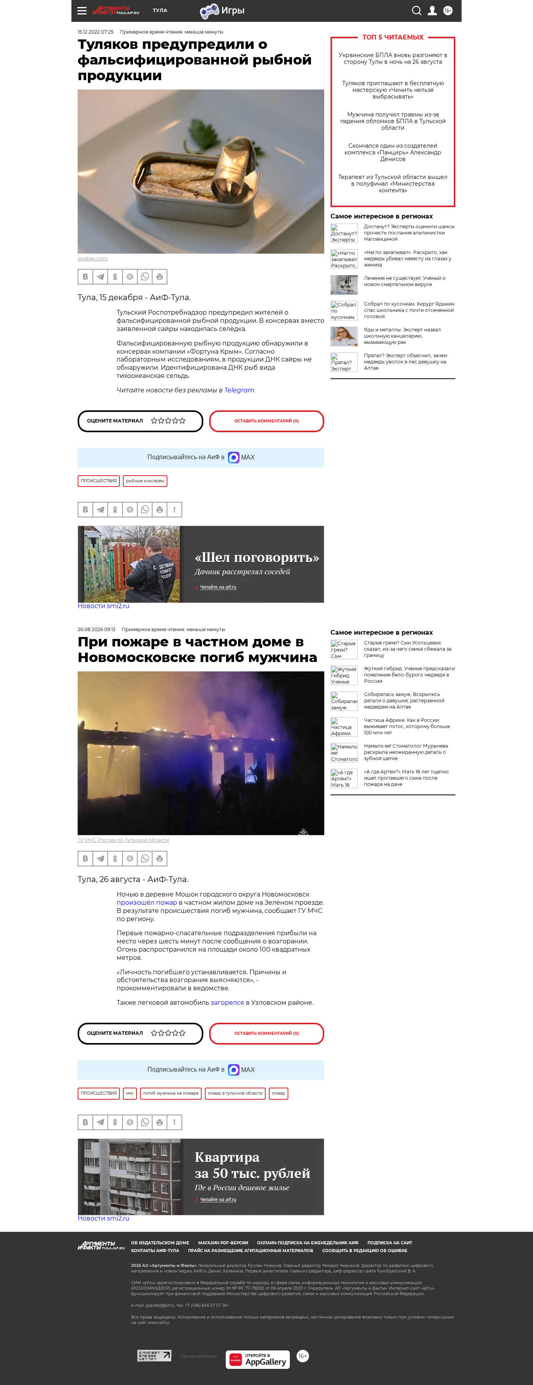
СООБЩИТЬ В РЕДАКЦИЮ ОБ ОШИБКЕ (364, 1250)
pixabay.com (93, 258)
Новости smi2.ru (104, 606)
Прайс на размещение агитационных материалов (250, 1250)
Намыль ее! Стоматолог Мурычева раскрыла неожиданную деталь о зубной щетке (406, 752)
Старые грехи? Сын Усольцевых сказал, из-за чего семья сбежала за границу (407, 649)
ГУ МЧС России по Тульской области (123, 840)
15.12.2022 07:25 (96, 32)
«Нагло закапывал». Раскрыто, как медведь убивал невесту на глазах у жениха (407, 258)
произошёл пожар (147, 902)
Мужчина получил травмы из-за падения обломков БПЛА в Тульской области (393, 121)
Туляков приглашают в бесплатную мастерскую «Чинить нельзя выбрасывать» (393, 90)
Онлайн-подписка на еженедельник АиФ (308, 1242)
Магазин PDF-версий (223, 1242)
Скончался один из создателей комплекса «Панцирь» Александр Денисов (393, 153)
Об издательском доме (160, 1242)
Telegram (239, 390)
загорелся (227, 1002)
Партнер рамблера (198, 1356)
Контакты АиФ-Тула (155, 1250)
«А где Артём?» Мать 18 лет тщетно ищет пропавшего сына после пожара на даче (406, 778)
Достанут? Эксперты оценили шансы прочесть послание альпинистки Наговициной (409, 233)
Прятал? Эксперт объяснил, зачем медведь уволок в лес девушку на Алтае (405, 362)
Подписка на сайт (390, 1242)
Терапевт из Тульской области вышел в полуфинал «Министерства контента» (393, 184)
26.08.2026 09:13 (96, 629)
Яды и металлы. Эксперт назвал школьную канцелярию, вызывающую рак (402, 336)
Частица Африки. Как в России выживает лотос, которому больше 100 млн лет (407, 726)
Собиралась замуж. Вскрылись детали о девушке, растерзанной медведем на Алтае (404, 700)
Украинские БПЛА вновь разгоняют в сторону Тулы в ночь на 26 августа (393, 58)
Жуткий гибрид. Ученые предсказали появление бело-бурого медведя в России (409, 675)
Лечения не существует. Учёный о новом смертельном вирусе (405, 281)
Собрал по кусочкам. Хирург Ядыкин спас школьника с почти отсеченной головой (409, 310)
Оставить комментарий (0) (267, 421)
